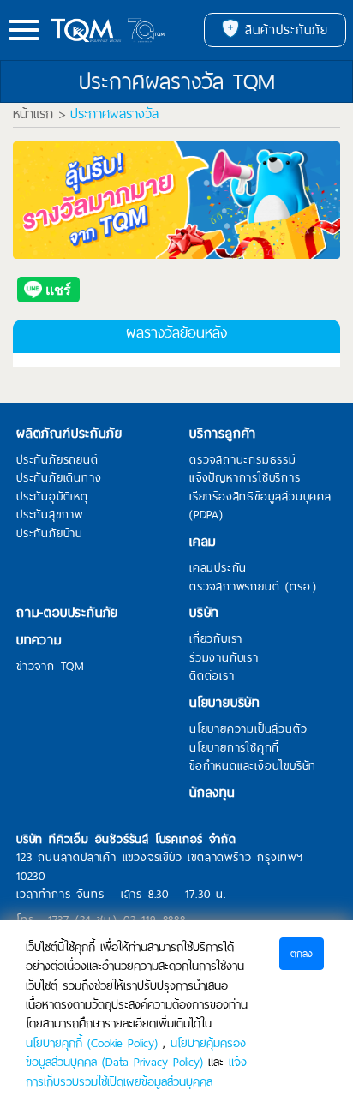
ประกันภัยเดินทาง (58, 478)
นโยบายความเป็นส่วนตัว (248, 729)
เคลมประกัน (218, 568)
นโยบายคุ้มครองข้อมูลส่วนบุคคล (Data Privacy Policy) (136, 1052)
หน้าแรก (33, 114)
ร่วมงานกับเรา (224, 658)
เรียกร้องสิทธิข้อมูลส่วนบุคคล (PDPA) (260, 506)
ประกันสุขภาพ (49, 515)
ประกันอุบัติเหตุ (52, 497)
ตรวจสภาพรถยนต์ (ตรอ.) (253, 587)
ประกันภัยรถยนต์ (57, 460)
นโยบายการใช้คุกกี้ (234, 748)
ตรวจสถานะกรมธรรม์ (242, 460)
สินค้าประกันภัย (283, 30)
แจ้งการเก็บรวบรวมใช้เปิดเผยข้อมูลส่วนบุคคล (136, 1071)
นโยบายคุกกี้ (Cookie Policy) (92, 1043)
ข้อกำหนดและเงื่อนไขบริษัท (252, 766)
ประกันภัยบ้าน (49, 533)
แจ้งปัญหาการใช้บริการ (245, 478)
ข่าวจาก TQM (50, 666)
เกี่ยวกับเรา (215, 639)
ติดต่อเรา (212, 676)
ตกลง (301, 953)
